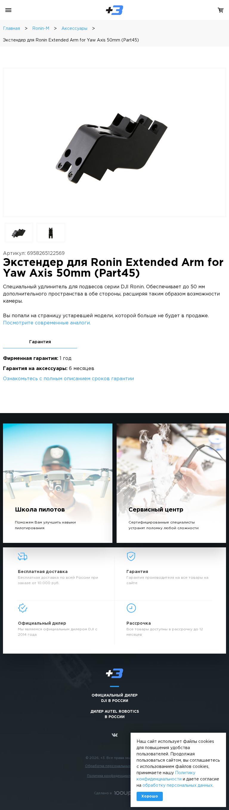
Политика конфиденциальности (114, 775)
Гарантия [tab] (40, 342)
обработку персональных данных (178, 785)
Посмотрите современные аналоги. (47, 323)
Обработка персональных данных (114, 766)
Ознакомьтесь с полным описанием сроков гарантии (68, 379)
